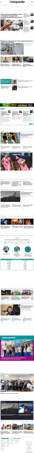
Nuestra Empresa (3, 445)
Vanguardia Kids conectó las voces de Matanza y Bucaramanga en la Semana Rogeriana (13, 358)
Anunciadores (2, 443)
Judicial (24, 26)
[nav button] (0, 1)
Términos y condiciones (2, 450)
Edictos (12, 443)
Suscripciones (3, 440)
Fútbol (2, 145)
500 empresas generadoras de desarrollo (17, 441)
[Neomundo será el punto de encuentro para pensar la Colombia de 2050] (26, 292)
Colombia (24, 13)
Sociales (1, 392)
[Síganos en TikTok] (18, 438)
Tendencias (2, 225)
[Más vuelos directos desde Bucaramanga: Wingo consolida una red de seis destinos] (14, 87)
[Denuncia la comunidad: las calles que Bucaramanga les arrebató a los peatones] (12, 49)
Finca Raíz (12, 440)
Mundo (1, 63)
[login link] (33, 1)
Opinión (8, 446)
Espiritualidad (14, 225)
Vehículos (12, 441)
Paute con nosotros (3, 444)
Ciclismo (13, 63)
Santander (8, 441)
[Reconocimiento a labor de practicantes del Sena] (17, 383)
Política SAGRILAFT (29, 447)
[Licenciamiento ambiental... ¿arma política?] (6, 249)
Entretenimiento (9, 442)
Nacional (13, 180)
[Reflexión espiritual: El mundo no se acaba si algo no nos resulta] (17, 222)
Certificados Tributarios (2, 448)
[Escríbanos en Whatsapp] (19, 438)
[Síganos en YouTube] (17, 438)
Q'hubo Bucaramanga (17, 443)
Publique (12, 444)
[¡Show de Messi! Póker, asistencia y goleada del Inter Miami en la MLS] (16, 161)
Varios (12, 442)
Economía (2, 180)
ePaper (2, 441)
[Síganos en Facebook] (13, 438)
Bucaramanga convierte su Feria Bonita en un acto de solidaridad (17, 239)
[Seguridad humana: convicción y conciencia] (17, 249)
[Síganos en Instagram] (16, 438)
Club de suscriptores (3, 442)
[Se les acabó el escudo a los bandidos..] (28, 249)
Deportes (8, 444)
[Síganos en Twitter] (14, 438)
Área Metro (8, 440)
